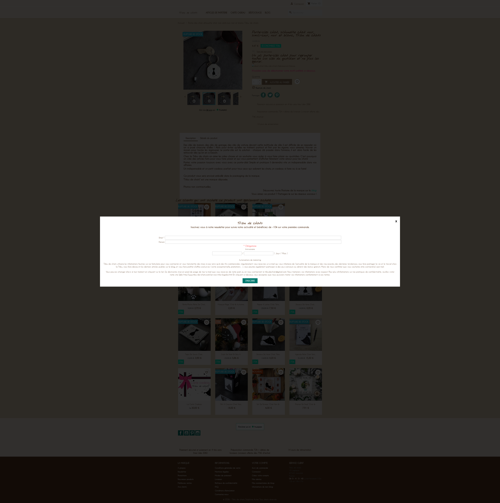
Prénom (161, 242)
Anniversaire (250, 249)
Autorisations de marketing (250, 260)
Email (161, 238)
